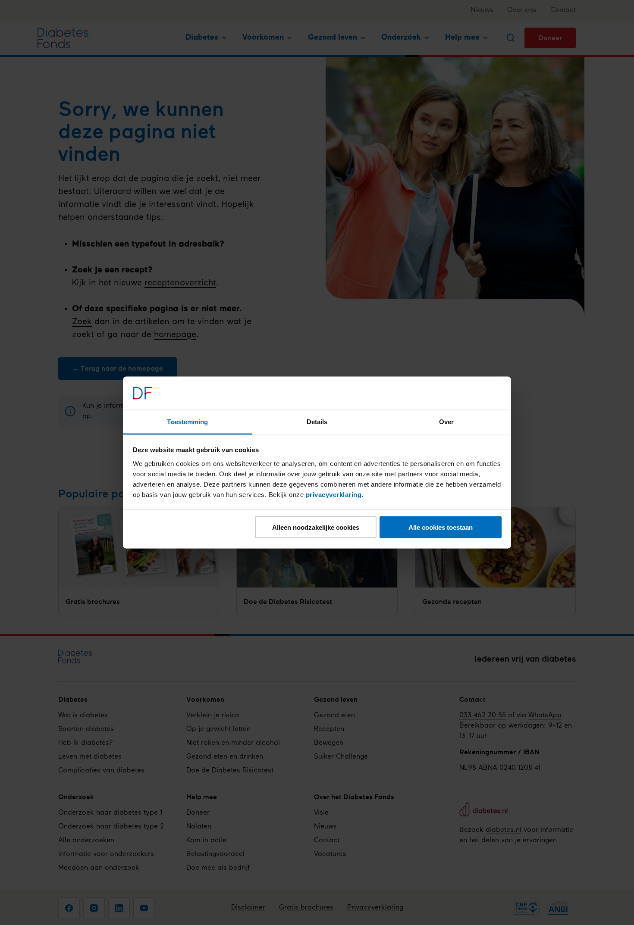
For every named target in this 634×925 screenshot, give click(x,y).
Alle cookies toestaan (440, 527)
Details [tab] (317, 421)
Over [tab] (446, 421)
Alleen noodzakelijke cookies (315, 527)
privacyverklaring (334, 494)
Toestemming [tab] (187, 421)
